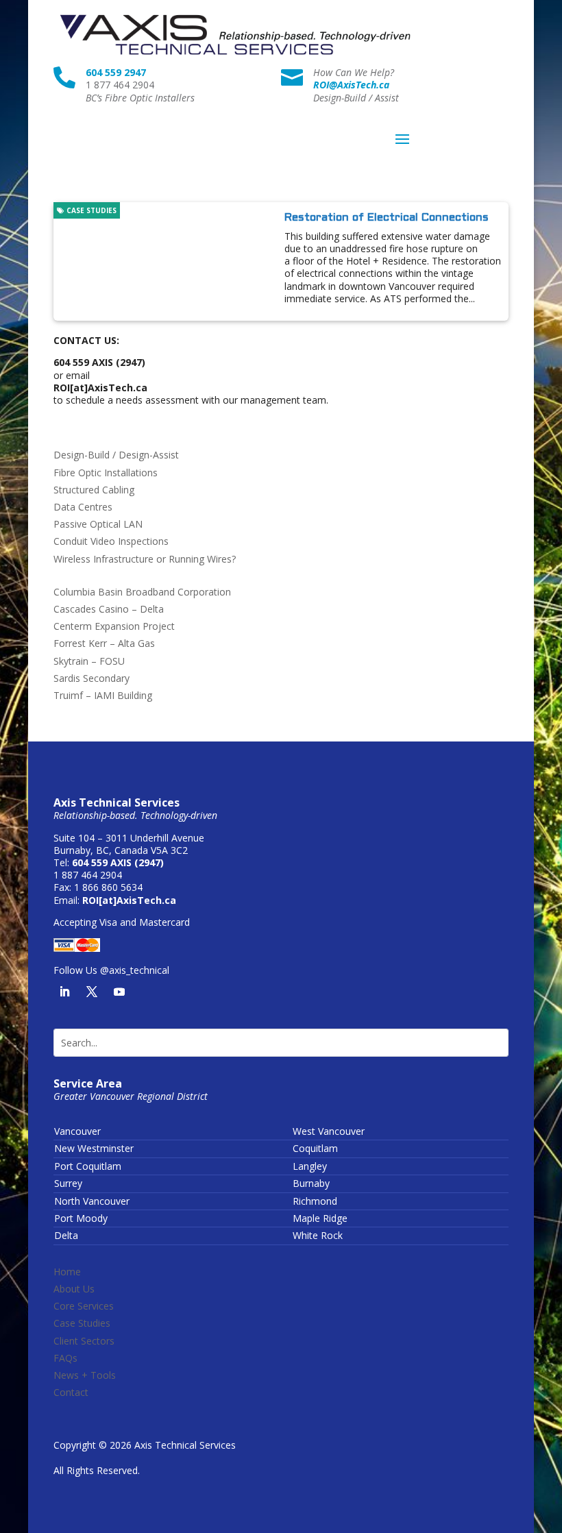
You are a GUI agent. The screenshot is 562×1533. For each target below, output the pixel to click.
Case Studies (90, 210)
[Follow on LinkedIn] (64, 992)
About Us (74, 1288)
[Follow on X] (92, 992)
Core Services (83, 1305)
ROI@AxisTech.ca (351, 84)
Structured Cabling (93, 489)
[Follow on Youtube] (119, 992)
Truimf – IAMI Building (102, 695)
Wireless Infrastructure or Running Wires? (144, 558)
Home (67, 1271)
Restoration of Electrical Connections (386, 217)
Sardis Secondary (91, 678)
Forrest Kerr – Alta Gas (104, 643)
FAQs (65, 1357)
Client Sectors (83, 1340)
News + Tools (84, 1375)
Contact (70, 1392)
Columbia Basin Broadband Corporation (142, 591)
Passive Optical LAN (98, 523)
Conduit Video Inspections (111, 541)
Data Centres (82, 506)
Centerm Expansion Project (114, 626)
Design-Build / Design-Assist (116, 454)
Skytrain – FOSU (89, 660)
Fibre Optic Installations (105, 472)
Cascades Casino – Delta (108, 608)
